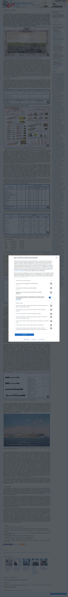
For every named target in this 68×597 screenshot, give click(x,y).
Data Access (34, 339)
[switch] (50, 283)
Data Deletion (26, 339)
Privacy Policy (41, 339)
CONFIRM (24, 334)
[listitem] (34, 280)
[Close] (57, 258)
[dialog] (34, 298)
